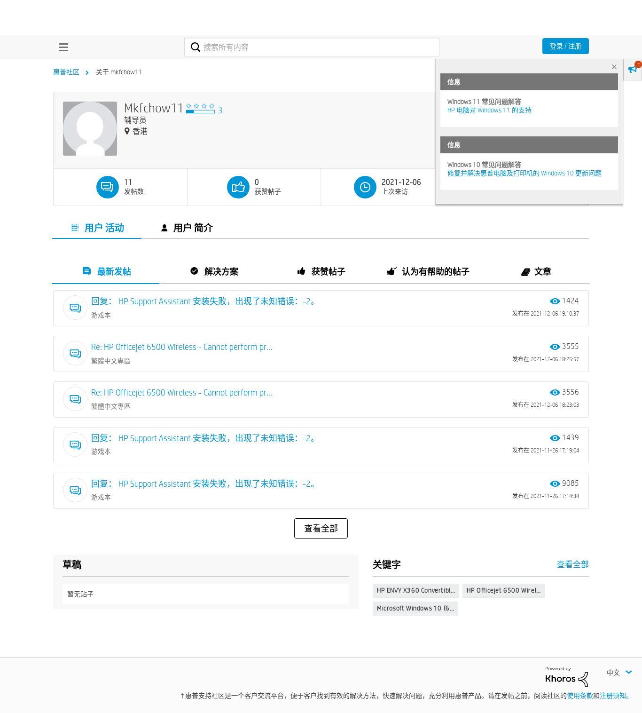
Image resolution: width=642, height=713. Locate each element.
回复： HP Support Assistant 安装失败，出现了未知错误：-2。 (205, 301)
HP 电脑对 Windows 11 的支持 (489, 110)
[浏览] (61, 47)
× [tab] (614, 66)
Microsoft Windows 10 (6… (415, 608)
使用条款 (580, 695)
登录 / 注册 (565, 46)
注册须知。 (616, 695)
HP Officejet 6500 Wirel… (503, 590)
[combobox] (311, 47)
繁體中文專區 (111, 360)
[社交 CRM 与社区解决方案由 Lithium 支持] (567, 676)
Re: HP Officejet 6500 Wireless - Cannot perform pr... (181, 346)
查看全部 (321, 528)
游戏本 (101, 315)
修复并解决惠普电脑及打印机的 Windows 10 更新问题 (524, 173)
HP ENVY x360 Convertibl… (416, 590)
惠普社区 (66, 72)
